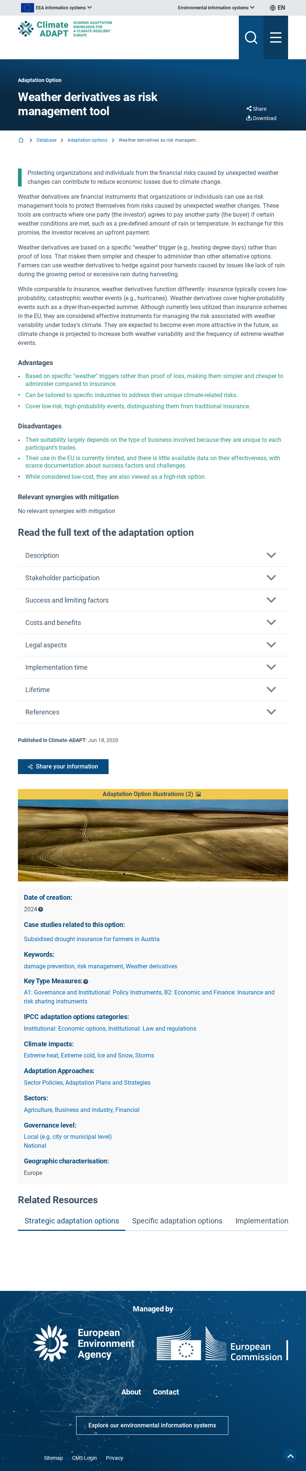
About (131, 1391)
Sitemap (53, 1458)
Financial (127, 1109)
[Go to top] (290, 1455)
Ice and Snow (114, 1055)
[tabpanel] (153, 1249)
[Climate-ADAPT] (125, 29)
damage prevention (49, 966)
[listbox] (56, 8)
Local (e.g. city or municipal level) (68, 1136)
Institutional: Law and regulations (152, 1028)
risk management (100, 966)
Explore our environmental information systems (152, 1425)
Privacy (114, 1458)
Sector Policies (43, 1082)
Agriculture (38, 1109)
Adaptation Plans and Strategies (107, 1082)
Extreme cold (78, 1055)
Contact (166, 1391)
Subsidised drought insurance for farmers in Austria (92, 939)
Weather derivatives (151, 966)
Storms (144, 1055)
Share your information (67, 766)
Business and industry (84, 1109)
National (35, 1145)
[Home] (21, 141)
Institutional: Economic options (65, 1028)
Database (46, 140)
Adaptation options (87, 140)
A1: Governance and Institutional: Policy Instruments (93, 992)
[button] (153, 794)
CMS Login (84, 1458)
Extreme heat (41, 1055)
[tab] (71, 1221)
